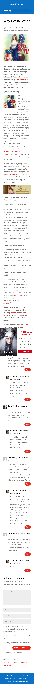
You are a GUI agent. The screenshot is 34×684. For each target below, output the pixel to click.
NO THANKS (24, 354)
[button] (25, 333)
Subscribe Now (25, 351)
